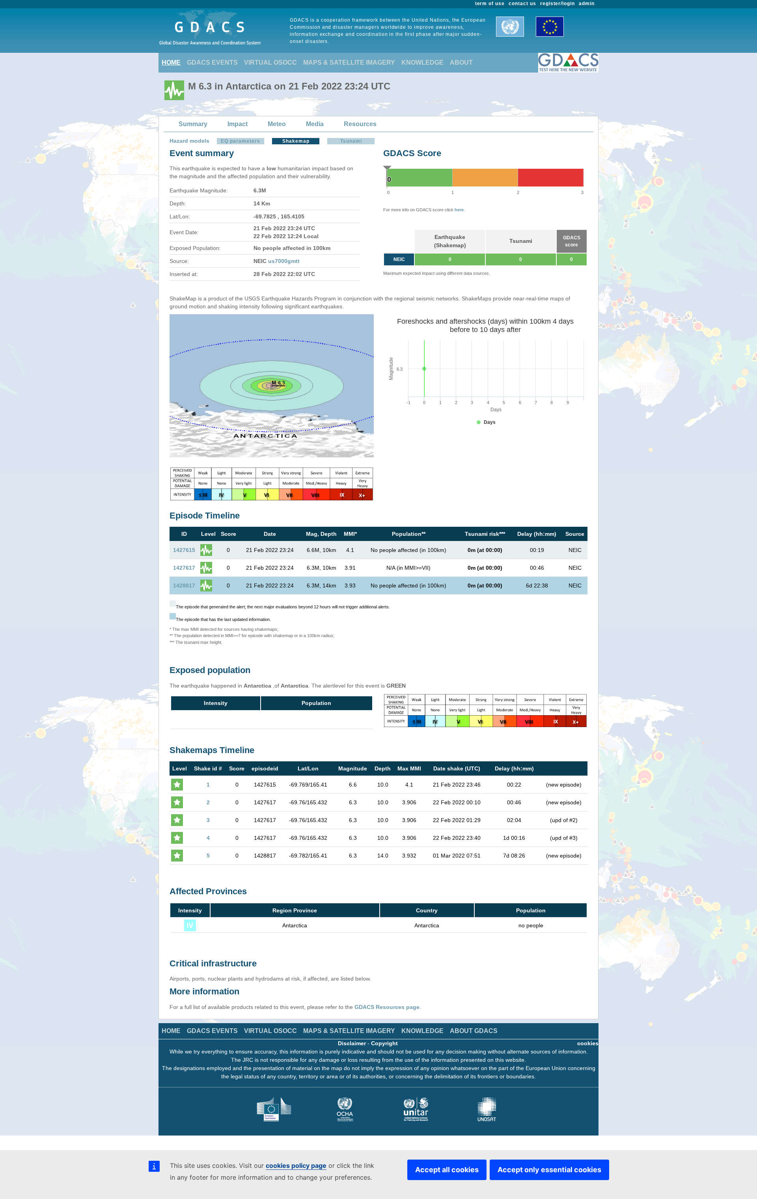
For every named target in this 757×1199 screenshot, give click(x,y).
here (459, 209)
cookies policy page (296, 1165)
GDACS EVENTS (212, 62)
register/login (557, 3)
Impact (237, 124)
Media (315, 124)
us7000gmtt (284, 261)
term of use (490, 3)
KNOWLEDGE (422, 62)
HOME (171, 62)
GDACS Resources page (387, 1007)
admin (587, 3)
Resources (360, 124)
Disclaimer (352, 1043)
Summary (193, 124)
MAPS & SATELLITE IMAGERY (349, 62)
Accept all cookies (447, 1169)
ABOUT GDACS (474, 1030)
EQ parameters (240, 141)
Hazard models (189, 141)
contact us (522, 3)
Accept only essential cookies (549, 1169)
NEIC (399, 259)
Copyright (384, 1043)
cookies (588, 1043)
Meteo (277, 124)
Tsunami (351, 141)
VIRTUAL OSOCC (270, 62)
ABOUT (461, 62)
